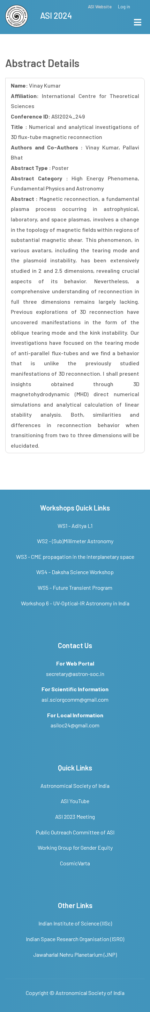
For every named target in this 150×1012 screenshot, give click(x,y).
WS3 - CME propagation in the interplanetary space (75, 556)
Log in (124, 6)
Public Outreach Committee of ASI (75, 832)
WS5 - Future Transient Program (75, 587)
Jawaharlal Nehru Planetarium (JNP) (75, 954)
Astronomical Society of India (75, 785)
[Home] (16, 15)
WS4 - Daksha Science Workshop (75, 572)
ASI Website (100, 6)
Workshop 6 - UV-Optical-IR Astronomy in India (75, 603)
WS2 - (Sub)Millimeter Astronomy (75, 541)
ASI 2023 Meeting (75, 816)
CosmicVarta (75, 863)
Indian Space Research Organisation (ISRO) (75, 939)
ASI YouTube (75, 801)
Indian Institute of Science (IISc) (75, 923)
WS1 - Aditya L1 (75, 525)
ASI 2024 (56, 15)
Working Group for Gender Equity (75, 847)
